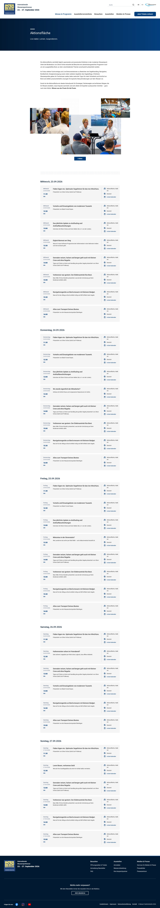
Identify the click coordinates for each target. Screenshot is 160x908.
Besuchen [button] (98, 14)
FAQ (91, 871)
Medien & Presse (123, 14)
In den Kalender (111, 197)
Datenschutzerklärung (124, 904)
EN (142, 4)
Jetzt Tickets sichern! (145, 14)
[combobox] (121, 4)
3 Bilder (80, 158)
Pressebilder (141, 868)
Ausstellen (118, 861)
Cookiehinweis (104, 904)
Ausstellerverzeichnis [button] (83, 14)
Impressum (113, 904)
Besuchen (94, 861)
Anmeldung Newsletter (97, 868)
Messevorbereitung (120, 868)
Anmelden (117, 865)
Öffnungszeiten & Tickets (98, 865)
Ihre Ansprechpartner (120, 871)
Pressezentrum (142, 871)
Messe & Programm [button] (63, 14)
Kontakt (134, 904)
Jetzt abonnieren (80, 893)
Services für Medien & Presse (146, 865)
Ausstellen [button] (109, 14)
